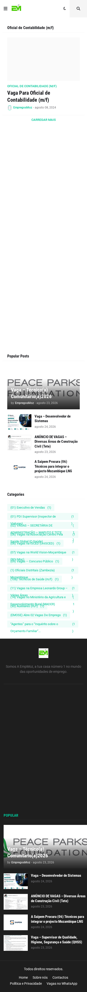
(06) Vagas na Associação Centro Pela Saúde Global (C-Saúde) (42, 535)
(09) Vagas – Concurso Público (34, 561)
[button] (5, 9)
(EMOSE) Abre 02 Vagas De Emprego (38, 615)
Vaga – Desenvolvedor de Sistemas (53, 418)
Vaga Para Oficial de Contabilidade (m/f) (28, 96)
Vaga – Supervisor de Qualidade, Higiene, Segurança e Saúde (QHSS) (56, 939)
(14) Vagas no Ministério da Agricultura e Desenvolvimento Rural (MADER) (42, 598)
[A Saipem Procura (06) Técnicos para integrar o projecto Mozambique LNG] (19, 467)
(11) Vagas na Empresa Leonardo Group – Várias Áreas (42, 589)
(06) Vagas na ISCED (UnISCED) (35, 543)
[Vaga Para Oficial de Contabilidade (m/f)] (43, 59)
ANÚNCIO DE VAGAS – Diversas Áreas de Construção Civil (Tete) (56, 442)
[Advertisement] (43, 194)
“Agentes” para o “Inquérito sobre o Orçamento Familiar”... (42, 625)
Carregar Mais (43, 120)
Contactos (60, 977)
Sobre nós (40, 977)
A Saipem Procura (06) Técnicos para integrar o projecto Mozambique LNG (53, 466)
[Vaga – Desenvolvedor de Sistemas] (19, 422)
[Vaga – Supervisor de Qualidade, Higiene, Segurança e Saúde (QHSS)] (16, 943)
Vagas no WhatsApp (62, 983)
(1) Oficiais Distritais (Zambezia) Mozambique (42, 571)
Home (23, 977)
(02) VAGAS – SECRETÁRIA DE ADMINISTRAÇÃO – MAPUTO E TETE (42, 526)
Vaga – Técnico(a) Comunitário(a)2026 (31, 393)
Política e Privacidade (26, 983)
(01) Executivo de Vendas (30, 507)
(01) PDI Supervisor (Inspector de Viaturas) (42, 517)
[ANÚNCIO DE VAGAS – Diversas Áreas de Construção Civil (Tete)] (19, 442)
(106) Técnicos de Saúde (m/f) (34, 579)
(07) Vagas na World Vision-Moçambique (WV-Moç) (42, 553)
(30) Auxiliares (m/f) (27, 606)
